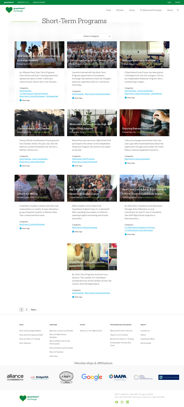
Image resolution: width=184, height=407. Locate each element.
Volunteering (156, 93)
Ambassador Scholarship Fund (120, 344)
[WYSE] (143, 377)
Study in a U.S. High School (91, 330)
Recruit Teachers (57, 352)
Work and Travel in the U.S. (121, 330)
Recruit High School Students (58, 335)
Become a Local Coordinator (61, 330)
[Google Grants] (92, 377)
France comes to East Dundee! (33, 129)
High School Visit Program (83, 159)
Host (21, 325)
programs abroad (39, 2)
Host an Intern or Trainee (29, 339)
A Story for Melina (27, 194)
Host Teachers (25, 343)
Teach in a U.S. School (119, 335)
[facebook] (116, 402)
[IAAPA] (117, 377)
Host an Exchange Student (30, 330)
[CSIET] (66, 377)
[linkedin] (127, 402)
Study (82, 325)
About (143, 325)
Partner (53, 325)
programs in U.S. (23, 2)
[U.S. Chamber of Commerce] (168, 377)
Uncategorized (52, 96)
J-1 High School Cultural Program (34, 93)
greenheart (8, 2)
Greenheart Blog (147, 339)
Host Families (25, 91)
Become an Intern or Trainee (122, 339)
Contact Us (145, 330)
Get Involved (145, 343)
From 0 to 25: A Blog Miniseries (87, 262)
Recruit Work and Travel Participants (60, 342)
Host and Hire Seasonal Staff (31, 335)
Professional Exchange (120, 325)
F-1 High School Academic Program (140, 227)
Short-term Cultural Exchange (32, 96)
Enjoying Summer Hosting (136, 129)
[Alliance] (15, 378)
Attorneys (54, 356)
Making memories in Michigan (139, 60)
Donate (177, 2)
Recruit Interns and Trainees (61, 348)
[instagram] (122, 402)
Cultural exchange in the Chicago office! (92, 60)
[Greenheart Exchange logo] (15, 10)
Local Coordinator (145, 91)
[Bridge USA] (40, 377)
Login (169, 2)
